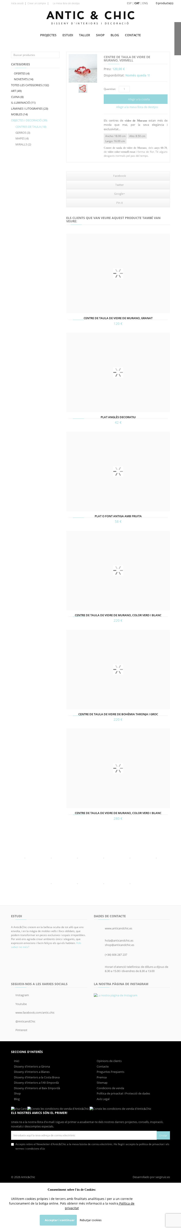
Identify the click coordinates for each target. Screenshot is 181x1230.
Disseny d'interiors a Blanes (31, 1072)
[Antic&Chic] (90, 15)
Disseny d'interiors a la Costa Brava (36, 1077)
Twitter (119, 185)
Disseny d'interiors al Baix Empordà (36, 1088)
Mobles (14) (19, 114)
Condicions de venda (110, 1088)
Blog (115, 35)
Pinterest (21, 1030)
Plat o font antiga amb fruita (118, 516)
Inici (16, 1061)
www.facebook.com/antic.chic (35, 1013)
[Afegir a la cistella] (70, 303)
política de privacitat (151, 1144)
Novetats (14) (23, 79)
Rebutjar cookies (91, 1220)
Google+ (119, 194)
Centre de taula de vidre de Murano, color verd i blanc (118, 615)
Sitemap (101, 1083)
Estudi (67, 35)
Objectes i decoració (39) (29, 120)
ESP (129, 3)
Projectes (48, 35)
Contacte (133, 35)
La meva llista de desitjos (66, 3)
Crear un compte (37, 3)
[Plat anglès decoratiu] (118, 372)
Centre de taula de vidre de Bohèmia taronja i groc (118, 714)
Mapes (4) (22, 138)
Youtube (21, 1004)
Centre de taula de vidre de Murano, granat (118, 318)
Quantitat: (110, 89)
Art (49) (16, 91)
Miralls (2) (23, 144)
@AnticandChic (25, 1021)
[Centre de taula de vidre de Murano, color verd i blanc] (118, 570)
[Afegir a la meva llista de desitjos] (70, 309)
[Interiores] (25, 858)
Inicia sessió (17, 3)
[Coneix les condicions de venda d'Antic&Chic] (19, 1109)
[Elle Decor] (130, 858)
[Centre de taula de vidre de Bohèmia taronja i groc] (118, 669)
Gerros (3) (22, 133)
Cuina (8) (17, 97)
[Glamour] (104, 884)
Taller (84, 35)
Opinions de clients (109, 1061)
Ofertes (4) (21, 73)
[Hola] (51, 884)
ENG (145, 3)
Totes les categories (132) (30, 85)
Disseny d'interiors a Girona (31, 1066)
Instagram (22, 995)
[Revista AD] (156, 858)
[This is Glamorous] (77, 858)
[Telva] (51, 858)
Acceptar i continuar (59, 1220)
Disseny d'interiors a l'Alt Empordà (36, 1083)
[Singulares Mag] (130, 884)
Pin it (119, 203)
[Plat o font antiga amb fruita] (118, 471)
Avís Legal (102, 1099)
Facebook (119, 176)
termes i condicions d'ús (30, 1148)
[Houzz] (104, 858)
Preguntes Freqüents (110, 1072)
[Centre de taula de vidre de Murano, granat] (118, 273)
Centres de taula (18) (30, 127)
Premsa (101, 1077)
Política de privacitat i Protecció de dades (123, 1093)
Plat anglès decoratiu (118, 417)
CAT (137, 3)
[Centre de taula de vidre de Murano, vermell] (83, 68)
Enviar (163, 1135)
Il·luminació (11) (23, 103)
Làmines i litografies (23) (29, 109)
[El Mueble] (77, 884)
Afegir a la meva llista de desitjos (136, 107)
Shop (100, 35)
